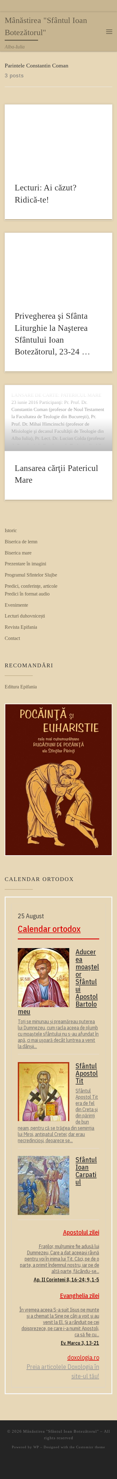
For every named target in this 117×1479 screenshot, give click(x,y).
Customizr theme (90, 1447)
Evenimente (16, 605)
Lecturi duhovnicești (25, 616)
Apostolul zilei (81, 1232)
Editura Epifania (21, 687)
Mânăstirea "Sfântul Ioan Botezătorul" (61, 1431)
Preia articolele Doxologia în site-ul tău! (63, 1371)
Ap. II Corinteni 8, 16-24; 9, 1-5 (66, 1279)
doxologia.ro (83, 1357)
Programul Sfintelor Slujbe (31, 575)
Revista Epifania (21, 627)
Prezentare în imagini (25, 564)
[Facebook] (7, 6)
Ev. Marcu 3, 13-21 (80, 1343)
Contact (12, 638)
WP (36, 1447)
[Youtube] (16, 6)
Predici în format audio (27, 594)
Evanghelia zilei (79, 1295)
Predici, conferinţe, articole (31, 586)
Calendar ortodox (49, 928)
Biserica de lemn (21, 542)
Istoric (11, 530)
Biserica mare (18, 553)
